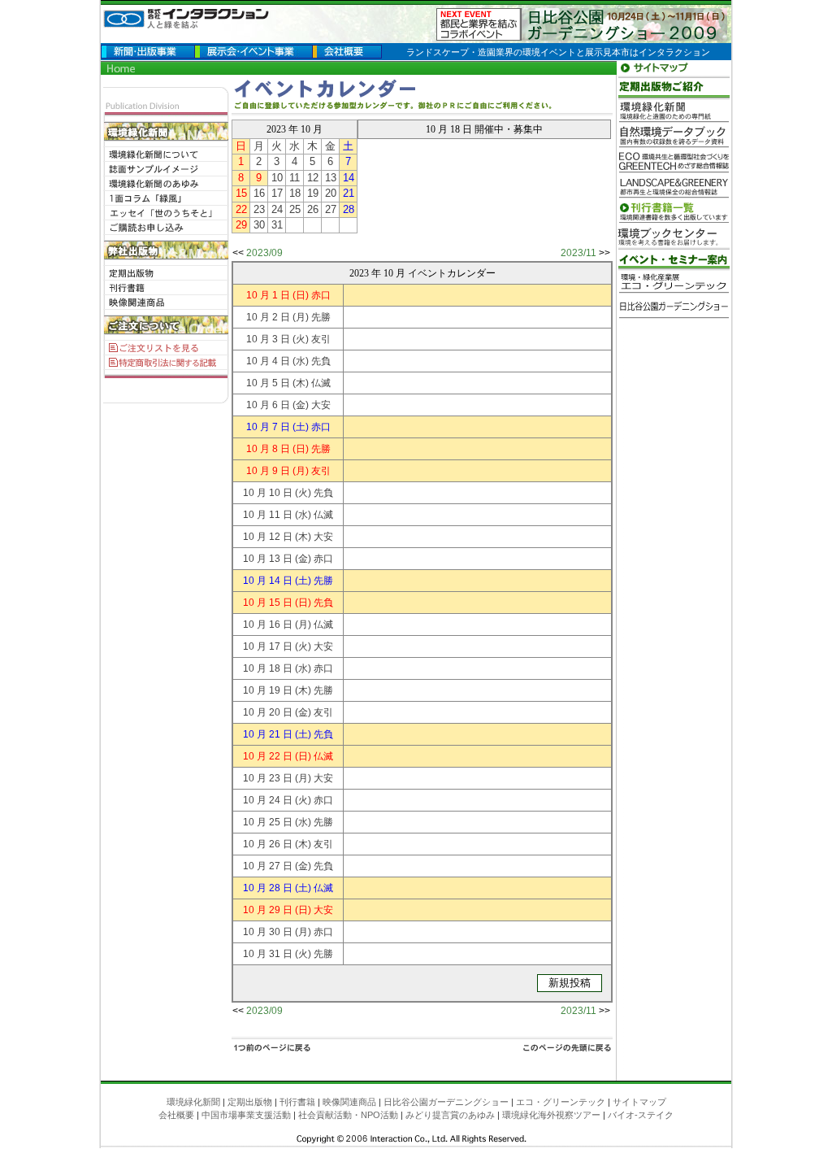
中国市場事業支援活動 (246, 1115)
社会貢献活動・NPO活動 (348, 1115)
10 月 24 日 (267, 800)
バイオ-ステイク (641, 1115)
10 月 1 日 (268, 295)
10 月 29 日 (267, 910)
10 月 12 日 (267, 536)
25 (295, 209)
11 (294, 178)
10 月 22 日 (267, 756)
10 (277, 178)
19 (312, 193)
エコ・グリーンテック (560, 1102)
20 (330, 193)
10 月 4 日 (268, 361)
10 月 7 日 (268, 427)
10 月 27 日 (267, 866)
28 (348, 209)
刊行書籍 (297, 1102)
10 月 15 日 (267, 602)
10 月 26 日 (267, 844)
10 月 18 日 (267, 668)
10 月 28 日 (267, 888)
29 (241, 225)
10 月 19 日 (267, 690)
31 (277, 225)
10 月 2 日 (268, 317)
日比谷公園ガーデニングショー (446, 1102)
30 (259, 225)
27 (330, 209)
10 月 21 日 (267, 734)
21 (348, 193)
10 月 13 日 (267, 558)
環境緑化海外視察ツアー (551, 1115)
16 (259, 193)
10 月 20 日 (267, 712)
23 (259, 209)
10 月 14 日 (267, 580)
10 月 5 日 (268, 383)
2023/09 (264, 253)
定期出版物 (250, 1102)
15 (241, 193)
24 (277, 209)
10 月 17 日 (267, 646)
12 (312, 178)
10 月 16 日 (267, 624)
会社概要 (176, 1115)
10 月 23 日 (267, 778)
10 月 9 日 (268, 471)
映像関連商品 (349, 1102)
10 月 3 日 (268, 339)
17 (277, 193)
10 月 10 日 (267, 492)
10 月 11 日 (267, 514)
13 (330, 178)
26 (312, 209)
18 (295, 193)
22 (241, 209)
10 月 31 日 (267, 954)
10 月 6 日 (268, 405)
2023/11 (578, 253)
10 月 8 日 (268, 449)
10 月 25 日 (267, 822)
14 (348, 178)
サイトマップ (639, 1102)
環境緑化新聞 (193, 1102)
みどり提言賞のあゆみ (450, 1115)
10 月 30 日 (267, 932)
